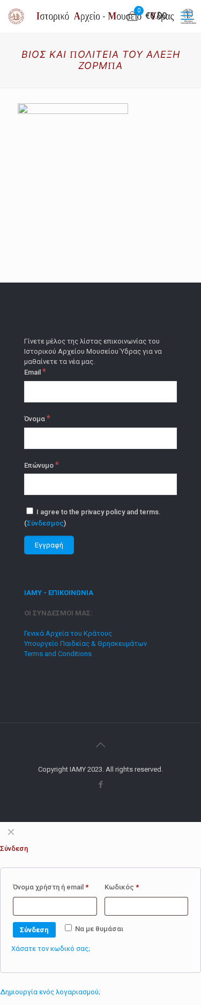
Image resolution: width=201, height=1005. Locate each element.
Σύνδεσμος (45, 523)
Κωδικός (122, 887)
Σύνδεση (34, 930)
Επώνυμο (41, 465)
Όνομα (37, 418)
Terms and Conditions (58, 654)
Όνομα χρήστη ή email (50, 887)
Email (35, 372)
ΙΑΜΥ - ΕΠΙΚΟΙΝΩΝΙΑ (58, 593)
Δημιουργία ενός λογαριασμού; (50, 992)
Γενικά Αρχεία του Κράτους (68, 633)
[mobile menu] (186, 16)
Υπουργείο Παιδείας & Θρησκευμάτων (85, 643)
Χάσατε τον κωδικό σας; (50, 949)
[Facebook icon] (100, 784)
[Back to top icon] (101, 745)
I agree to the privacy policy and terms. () (92, 517)
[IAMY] (104, 16)
